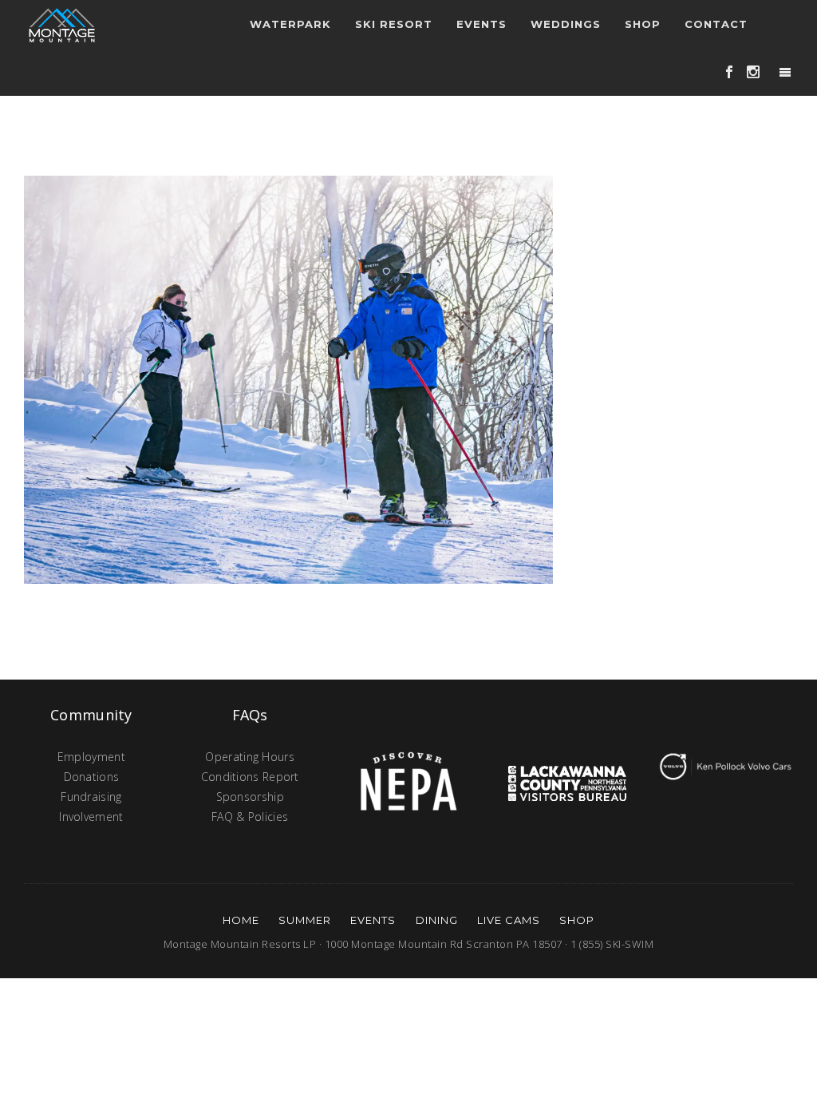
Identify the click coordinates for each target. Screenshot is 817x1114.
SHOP (576, 920)
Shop (643, 24)
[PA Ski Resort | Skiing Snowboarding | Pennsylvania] (62, 24)
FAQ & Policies (249, 816)
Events (373, 920)
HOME (241, 920)
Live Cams (508, 920)
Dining (437, 920)
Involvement (91, 816)
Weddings (566, 24)
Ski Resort (393, 24)
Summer (304, 920)
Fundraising (91, 796)
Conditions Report (250, 776)
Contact (716, 24)
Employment (91, 756)
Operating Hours (249, 756)
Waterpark (290, 24)
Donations (92, 776)
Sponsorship (250, 796)
